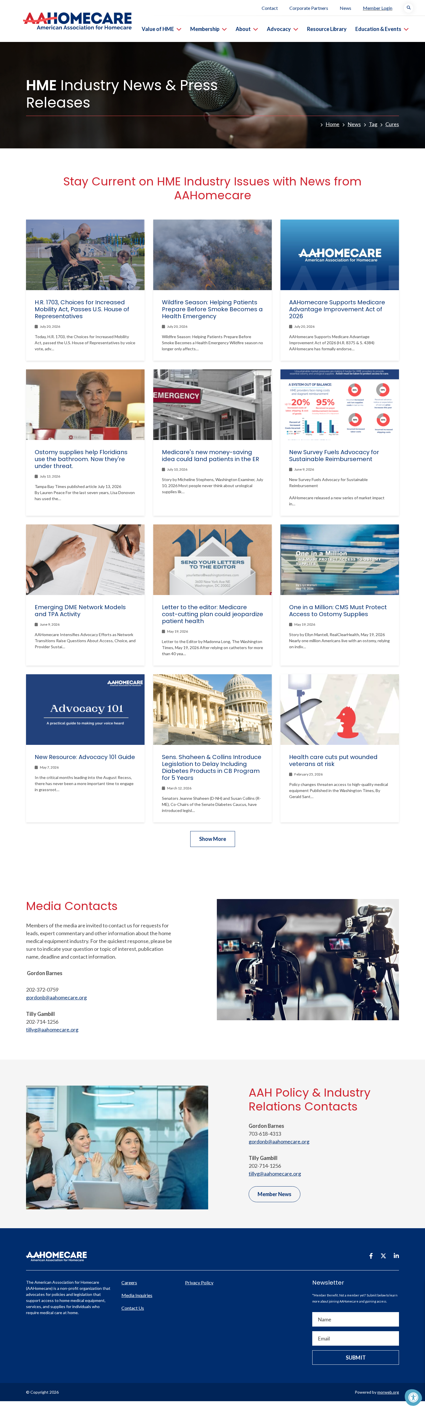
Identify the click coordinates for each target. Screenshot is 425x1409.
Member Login (377, 8)
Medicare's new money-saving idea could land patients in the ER (210, 455)
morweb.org (388, 1392)
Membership (204, 29)
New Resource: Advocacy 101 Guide (85, 757)
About (243, 29)
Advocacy (279, 29)
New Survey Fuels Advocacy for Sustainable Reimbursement (334, 455)
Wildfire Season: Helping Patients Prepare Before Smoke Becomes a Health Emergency (212, 309)
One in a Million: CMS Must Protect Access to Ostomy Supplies (338, 610)
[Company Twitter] (383, 1255)
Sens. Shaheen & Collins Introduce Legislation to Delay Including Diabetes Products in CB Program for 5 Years (211, 767)
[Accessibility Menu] (413, 1397)
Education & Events (378, 29)
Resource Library (327, 29)
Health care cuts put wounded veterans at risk (333, 760)
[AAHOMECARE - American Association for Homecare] (66, 21)
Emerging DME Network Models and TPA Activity (80, 610)
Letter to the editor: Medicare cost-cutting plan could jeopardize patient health (212, 614)
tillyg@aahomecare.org (52, 1029)
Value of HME (158, 29)
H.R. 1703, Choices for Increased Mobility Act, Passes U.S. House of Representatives (82, 309)
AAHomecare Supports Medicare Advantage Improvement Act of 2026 (337, 309)
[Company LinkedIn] (396, 1255)
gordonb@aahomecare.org (56, 997)
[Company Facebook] (371, 1255)
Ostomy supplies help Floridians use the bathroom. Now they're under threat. (81, 459)
